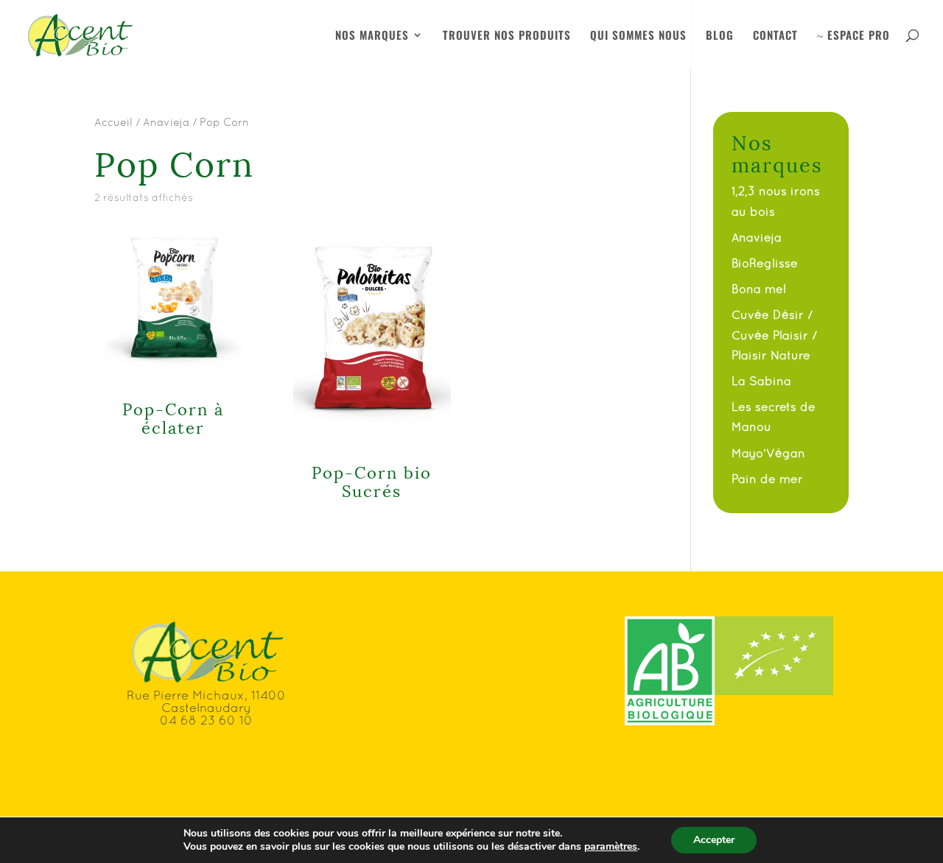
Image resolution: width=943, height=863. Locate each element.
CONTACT (775, 36)
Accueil (113, 122)
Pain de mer (767, 478)
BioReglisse (765, 263)
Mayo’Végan (768, 452)
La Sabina (761, 380)
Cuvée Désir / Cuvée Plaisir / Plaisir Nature (774, 334)
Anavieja (166, 122)
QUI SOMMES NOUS (638, 36)
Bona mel (759, 288)
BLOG (720, 36)
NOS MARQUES (372, 36)
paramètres (610, 846)
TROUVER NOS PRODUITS (507, 36)
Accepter (714, 840)
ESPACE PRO (853, 36)
